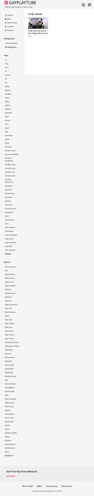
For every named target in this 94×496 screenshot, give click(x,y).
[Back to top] (85, 488)
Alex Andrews (10, 312)
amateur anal (10, 151)
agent (7, 128)
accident (8, 94)
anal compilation (11, 235)
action (7, 98)
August (8, 410)
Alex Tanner (9, 335)
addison (8, 109)
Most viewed (12, 23)
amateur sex (10, 172)
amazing (8, 197)
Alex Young (9, 339)
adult (7, 117)
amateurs (8, 186)
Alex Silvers (9, 331)
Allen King (8, 350)
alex (6, 132)
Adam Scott (9, 282)
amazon (8, 201)
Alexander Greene (12, 342)
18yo (7, 64)
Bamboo (8, 440)
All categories (11, 47)
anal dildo (8, 246)
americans (9, 212)
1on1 (7, 68)
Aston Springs (10, 399)
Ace (6, 271)
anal (6, 224)
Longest (10, 27)
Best (9, 19)
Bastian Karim (10, 444)
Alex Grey (8, 320)
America (8, 354)
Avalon (7, 425)
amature (8, 190)
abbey (7, 86)
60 (6, 79)
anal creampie (10, 242)
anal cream (9, 239)
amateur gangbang (9, 159)
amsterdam (9, 220)
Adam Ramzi (10, 274)
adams (7, 105)
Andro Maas (9, 357)
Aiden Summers (11, 305)
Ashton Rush (10, 391)
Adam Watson (10, 286)
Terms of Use (66, 486)
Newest (10, 15)
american (8, 205)
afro (6, 124)
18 (6, 60)
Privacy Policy (51, 486)
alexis (7, 139)
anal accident (10, 227)
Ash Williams (10, 388)
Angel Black (9, 369)
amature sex (10, 193)
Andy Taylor (9, 365)
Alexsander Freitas (12, 346)
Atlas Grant (9, 406)
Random (10, 30)
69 (6, 83)
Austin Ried (9, 414)
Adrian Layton (10, 293)
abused (8, 90)
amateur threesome (9, 181)
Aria (6, 380)
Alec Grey (8, 308)
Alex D (7, 316)
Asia (6, 395)
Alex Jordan (9, 323)
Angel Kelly (9, 373)
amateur (8, 147)
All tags (8, 254)
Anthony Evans (11, 376)
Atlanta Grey (10, 403)
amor (7, 216)
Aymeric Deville (11, 433)
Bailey (7, 437)
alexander (9, 135)
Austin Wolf (9, 422)
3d (6, 71)
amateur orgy (10, 164)
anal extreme (10, 250)
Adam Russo (10, 278)
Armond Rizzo (10, 384)
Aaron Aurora (10, 267)
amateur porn (10, 168)
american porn (10, 209)
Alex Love (8, 327)
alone (7, 143)
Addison (8, 289)
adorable (8, 113)
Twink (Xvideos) (11, 43)
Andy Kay (8, 361)
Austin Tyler (9, 418)
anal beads (9, 231)
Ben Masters (10, 448)
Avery (7, 429)
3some (7, 75)
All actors (9, 456)
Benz (7, 452)
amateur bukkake (11, 154)
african (7, 120)
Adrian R (8, 297)
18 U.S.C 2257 (27, 486)
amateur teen (10, 176)
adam (7, 102)
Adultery (8, 301)
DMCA (39, 486)
